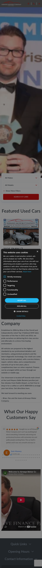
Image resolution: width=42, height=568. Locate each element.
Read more (27, 272)
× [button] (37, 251)
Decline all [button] (21, 306)
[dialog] (21, 284)
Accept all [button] (21, 300)
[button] (21, 311)
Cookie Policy (21, 316)
